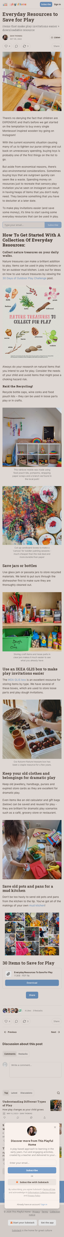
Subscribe (32, 1170)
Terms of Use (49, 1189)
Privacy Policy (34, 1195)
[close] (55, 1127)
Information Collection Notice (41, 1192)
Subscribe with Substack (34, 1182)
